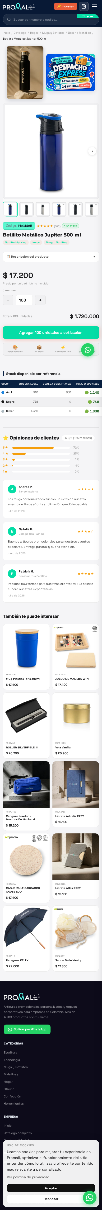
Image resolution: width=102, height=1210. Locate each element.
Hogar (34, 33)
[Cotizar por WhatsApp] (87, 349)
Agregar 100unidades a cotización (51, 332)
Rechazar (51, 1199)
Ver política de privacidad (28, 1177)
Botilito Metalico (15, 242)
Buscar (87, 16)
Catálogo (20, 33)
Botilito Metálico (79, 33)
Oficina (9, 1089)
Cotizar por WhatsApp (30, 1029)
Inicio (6, 33)
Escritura (10, 1052)
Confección (12, 1096)
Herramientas (14, 1103)
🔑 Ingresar (65, 6)
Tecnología (12, 1060)
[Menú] (94, 6)
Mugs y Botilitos (53, 33)
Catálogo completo (18, 1133)
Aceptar (51, 1188)
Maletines (11, 1074)
